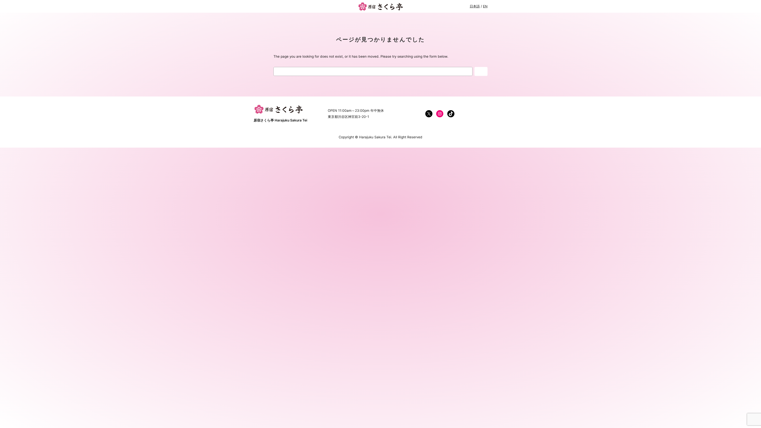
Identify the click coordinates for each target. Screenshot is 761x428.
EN (485, 6)
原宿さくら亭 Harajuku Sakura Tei (280, 120)
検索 (481, 72)
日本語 (475, 6)
